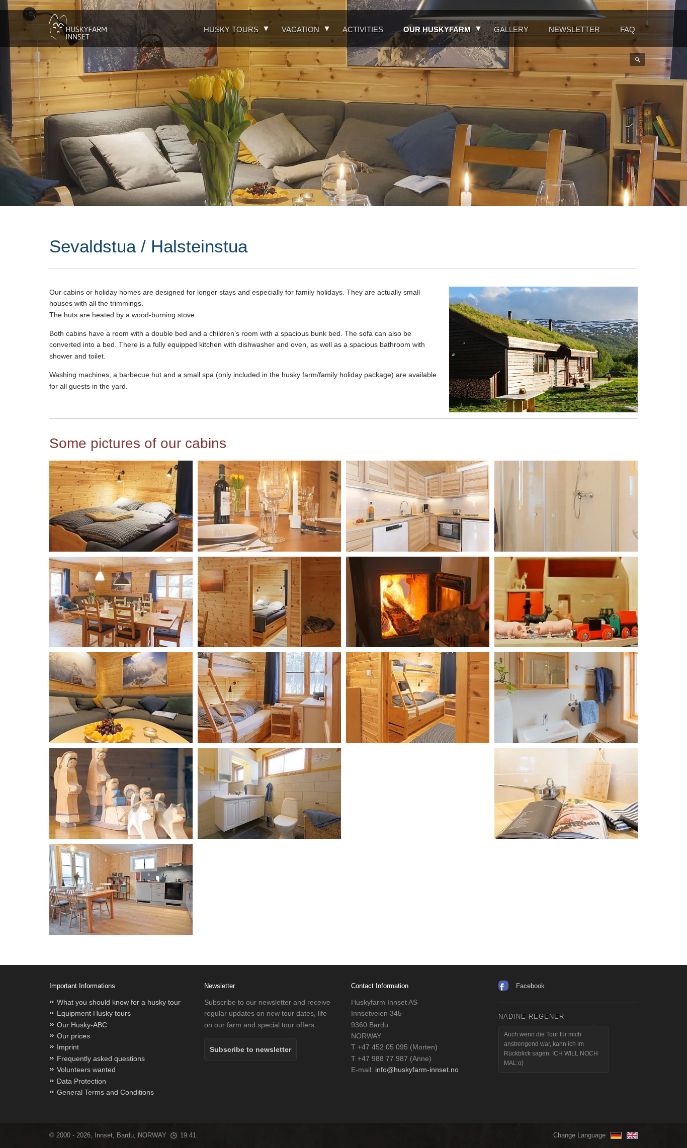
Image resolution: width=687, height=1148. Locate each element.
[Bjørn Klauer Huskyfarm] (78, 28)
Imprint (68, 1047)
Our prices (73, 1036)
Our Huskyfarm (437, 29)
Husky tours (231, 29)
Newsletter (574, 29)
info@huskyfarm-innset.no (417, 1070)
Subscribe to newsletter (250, 1049)
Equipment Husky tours (94, 1013)
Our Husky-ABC (82, 1025)
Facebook (530, 986)
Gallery (511, 29)
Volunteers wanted (86, 1070)
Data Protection (81, 1081)
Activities (362, 29)
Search (637, 59)
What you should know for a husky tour (119, 1002)
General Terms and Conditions (105, 1092)
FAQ (627, 29)
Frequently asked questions (101, 1058)
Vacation (300, 29)
